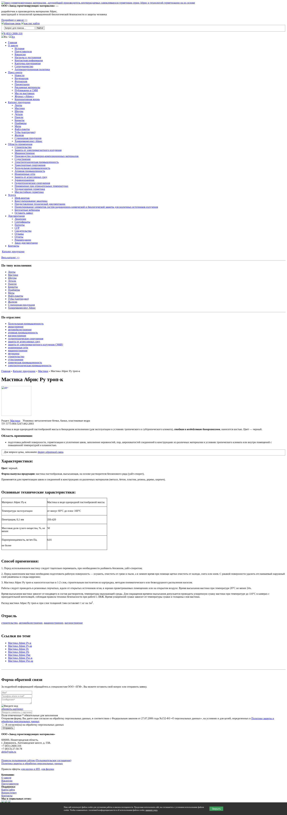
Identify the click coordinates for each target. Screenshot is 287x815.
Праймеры (21, 123)
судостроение (15, 359)
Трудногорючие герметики (30, 189)
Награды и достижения (28, 57)
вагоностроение (17, 335)
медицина (13, 353)
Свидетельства (23, 230)
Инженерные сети (25, 174)
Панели (19, 117)
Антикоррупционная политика (32, 69)
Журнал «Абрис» (24, 96)
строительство (16, 356)
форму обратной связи (50, 452)
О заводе (13, 45)
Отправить (8, 728)
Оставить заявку (24, 213)
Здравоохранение (24, 180)
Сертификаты (22, 221)
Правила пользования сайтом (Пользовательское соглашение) (36, 760)
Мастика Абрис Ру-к (19, 643)
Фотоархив (21, 81)
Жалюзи (19, 135)
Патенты (20, 224)
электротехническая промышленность (29, 365)
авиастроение (15, 326)
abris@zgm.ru (8, 751)
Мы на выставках (25, 93)
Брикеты (19, 120)
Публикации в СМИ (26, 90)
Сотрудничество (24, 66)
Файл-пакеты (22, 129)
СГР (17, 227)
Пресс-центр (15, 72)
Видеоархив (21, 78)
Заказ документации (26, 242)
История (19, 48)
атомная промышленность (23, 332)
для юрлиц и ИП (30, 769)
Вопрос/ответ (9, 792)
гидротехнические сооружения (25, 338)
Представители (23, 51)
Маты (18, 126)
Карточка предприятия (28, 63)
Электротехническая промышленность (37, 162)
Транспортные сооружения (30, 165)
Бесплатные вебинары (27, 210)
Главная (12, 42)
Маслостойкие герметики (29, 192)
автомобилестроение (20, 329)
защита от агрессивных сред (24, 341)
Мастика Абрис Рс (18, 649)
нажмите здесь (151, 810)
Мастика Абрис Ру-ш (20, 646)
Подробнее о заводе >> (14, 20)
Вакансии (20, 54)
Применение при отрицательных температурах (41, 186)
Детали (19, 114)
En (13, 36)
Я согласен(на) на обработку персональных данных (34, 724)
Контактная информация (29, 60)
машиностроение (17, 350)
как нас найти (32, 23)
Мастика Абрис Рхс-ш (20, 660)
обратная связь (12, 23)
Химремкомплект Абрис (28, 141)
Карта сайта (8, 789)
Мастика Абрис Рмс (19, 654)
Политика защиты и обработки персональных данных (32, 763)
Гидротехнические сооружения (32, 183)
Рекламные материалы (27, 87)
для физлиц (47, 769)
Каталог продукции (19, 102)
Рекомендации (23, 239)
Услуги (12, 195)
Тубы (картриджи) (25, 132)
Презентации (22, 84)
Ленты (18, 105)
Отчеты (19, 236)
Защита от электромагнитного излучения (38, 150)
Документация (16, 216)
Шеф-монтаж (22, 198)
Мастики (20, 108)
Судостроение (23, 159)
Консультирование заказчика (31, 201)
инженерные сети (18, 347)
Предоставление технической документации (40, 204)
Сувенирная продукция (28, 138)
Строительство (23, 147)
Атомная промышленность (30, 171)
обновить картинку (12, 708)
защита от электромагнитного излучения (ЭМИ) (35, 344)
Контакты (13, 245)
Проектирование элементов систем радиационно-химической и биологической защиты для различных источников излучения (86, 207)
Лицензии (20, 218)
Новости (19, 75)
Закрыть (216, 808)
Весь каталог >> (10, 257)
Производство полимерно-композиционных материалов (47, 156)
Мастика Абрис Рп (18, 652)
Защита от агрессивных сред (31, 177)
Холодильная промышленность (32, 168)
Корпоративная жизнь (27, 99)
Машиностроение (25, 153)
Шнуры (19, 111)
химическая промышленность (25, 362)
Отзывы (19, 233)
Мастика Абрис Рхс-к (20, 657)
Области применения (20, 144)
